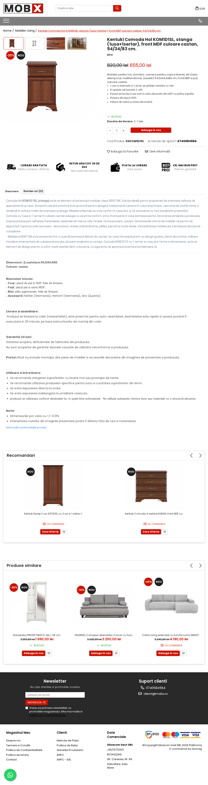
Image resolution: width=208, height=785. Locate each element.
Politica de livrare (17, 755)
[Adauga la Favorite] (64, 532)
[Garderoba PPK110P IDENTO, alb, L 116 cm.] (36, 603)
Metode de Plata (68, 740)
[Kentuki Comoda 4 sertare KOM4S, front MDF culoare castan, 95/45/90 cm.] (154, 487)
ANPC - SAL (64, 759)
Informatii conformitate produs (26, 427)
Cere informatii (159, 151)
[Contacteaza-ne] (200, 21)
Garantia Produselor (70, 750)
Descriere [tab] (11, 191)
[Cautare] (117, 8)
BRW (110, 55)
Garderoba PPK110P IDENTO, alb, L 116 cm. (37, 635)
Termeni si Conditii (18, 745)
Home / (9, 31)
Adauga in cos (151, 130)
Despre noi (13, 740)
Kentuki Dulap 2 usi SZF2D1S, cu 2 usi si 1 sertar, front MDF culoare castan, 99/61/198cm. (54, 513)
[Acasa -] (23, 8)
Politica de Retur (67, 745)
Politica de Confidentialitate (47, 715)
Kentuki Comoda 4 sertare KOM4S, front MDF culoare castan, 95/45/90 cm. (155, 513)
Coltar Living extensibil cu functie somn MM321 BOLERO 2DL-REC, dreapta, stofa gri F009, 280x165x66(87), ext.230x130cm (172, 635)
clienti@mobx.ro (155, 694)
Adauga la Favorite (124, 151)
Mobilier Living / (26, 31)
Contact (11, 759)
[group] (52, 86)
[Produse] (6, 22)
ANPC (60, 755)
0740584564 (155, 688)
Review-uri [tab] (33, 191)
